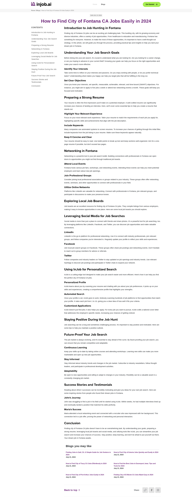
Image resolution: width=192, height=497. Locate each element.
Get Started (150, 4)
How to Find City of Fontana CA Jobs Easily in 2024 (58, 10)
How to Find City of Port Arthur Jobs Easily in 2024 (85, 475)
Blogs (103, 4)
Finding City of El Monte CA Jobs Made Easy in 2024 (133, 475)
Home (95, 4)
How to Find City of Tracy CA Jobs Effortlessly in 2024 (86, 463)
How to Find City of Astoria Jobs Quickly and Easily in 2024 (136, 452)
